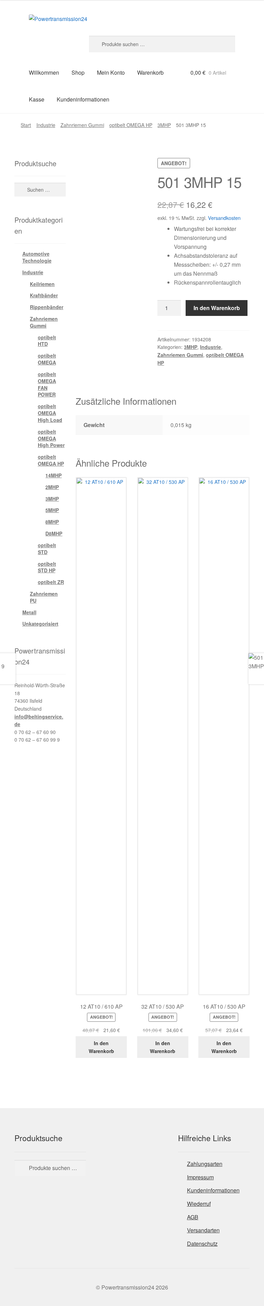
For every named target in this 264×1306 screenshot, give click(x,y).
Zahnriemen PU (44, 597)
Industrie (45, 124)
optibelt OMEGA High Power (51, 438)
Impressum (200, 1177)
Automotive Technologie (37, 257)
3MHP (164, 124)
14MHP (53, 475)
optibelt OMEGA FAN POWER (47, 384)
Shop (78, 72)
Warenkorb (150, 72)
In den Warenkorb (217, 308)
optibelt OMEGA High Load (50, 413)
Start (26, 124)
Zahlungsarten (204, 1164)
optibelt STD (47, 548)
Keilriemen (42, 283)
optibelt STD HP (47, 567)
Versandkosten (224, 217)
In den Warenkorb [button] (101, 1047)
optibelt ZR (51, 581)
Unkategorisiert (40, 623)
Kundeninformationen (83, 99)
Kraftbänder (44, 295)
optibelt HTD (47, 341)
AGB (192, 1217)
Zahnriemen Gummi (82, 124)
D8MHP (53, 533)
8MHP (52, 521)
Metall (29, 612)
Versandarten (203, 1230)
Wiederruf (199, 1204)
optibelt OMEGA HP (130, 124)
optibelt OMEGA (47, 359)
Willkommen (44, 72)
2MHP (52, 487)
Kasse (36, 99)
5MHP (52, 510)
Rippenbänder (46, 307)
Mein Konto (111, 72)
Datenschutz (202, 1243)
